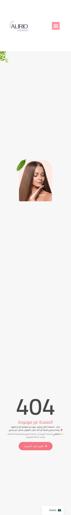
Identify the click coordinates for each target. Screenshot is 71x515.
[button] (56, 26)
